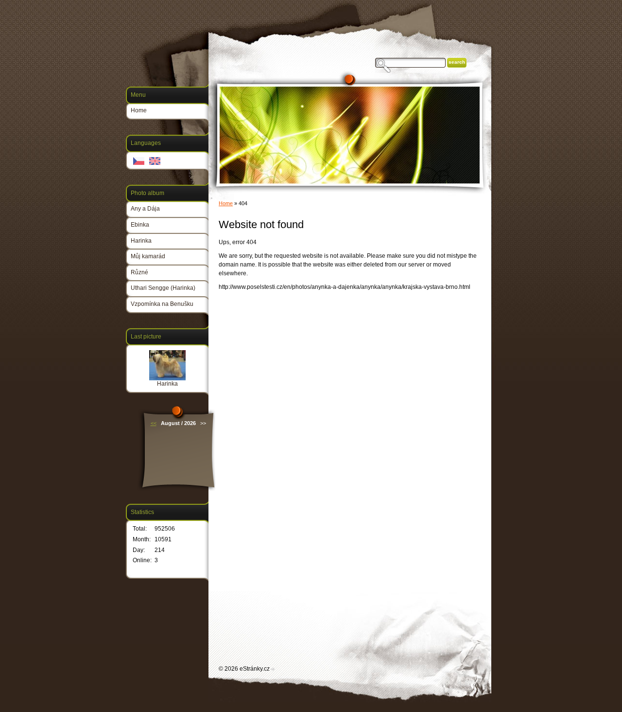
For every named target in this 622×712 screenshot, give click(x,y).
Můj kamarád (148, 256)
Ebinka (140, 224)
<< (153, 423)
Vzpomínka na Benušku (162, 304)
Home (226, 203)
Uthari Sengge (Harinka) (163, 288)
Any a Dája (145, 208)
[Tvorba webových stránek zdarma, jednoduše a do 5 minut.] (273, 669)
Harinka (141, 240)
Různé (139, 272)
